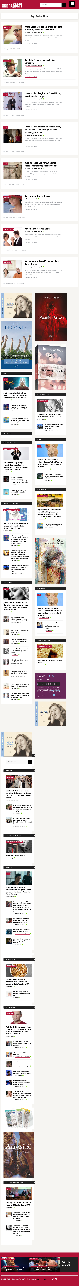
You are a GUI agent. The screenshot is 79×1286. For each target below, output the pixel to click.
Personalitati (8, 229)
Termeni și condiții (42, 1279)
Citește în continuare (31, 43)
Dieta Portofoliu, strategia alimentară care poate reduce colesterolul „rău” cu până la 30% (17, 982)
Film (5, 94)
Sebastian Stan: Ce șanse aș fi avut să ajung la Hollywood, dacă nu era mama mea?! (21, 920)
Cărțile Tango (42, 401)
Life (39, 446)
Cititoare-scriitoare (44, 646)
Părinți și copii (42, 496)
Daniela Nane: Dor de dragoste (38, 196)
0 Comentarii (21, 49)
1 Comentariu (21, 82)
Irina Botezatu (18, 945)
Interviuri (7, 27)
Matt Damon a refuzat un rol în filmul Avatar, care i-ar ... (15, 1269)
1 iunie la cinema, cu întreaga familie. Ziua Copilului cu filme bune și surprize (20, 420)
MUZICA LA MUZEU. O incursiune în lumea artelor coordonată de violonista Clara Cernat (15, 526)
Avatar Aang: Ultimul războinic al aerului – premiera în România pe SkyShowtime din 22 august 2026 (15, 395)
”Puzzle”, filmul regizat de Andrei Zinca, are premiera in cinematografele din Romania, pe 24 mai (43, 129)
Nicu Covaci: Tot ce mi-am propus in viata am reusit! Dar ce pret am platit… (21, 1082)
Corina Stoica (10, 1036)
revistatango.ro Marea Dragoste (34, 32)
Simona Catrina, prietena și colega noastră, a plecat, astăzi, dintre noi (22, 1043)
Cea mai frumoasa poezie (14, 842)
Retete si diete (11, 966)
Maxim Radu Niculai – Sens (15, 856)
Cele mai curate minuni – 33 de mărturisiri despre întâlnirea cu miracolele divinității (20, 695)
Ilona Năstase (10, 896)
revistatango (8, 400)
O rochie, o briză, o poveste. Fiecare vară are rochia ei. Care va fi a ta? (54, 476)
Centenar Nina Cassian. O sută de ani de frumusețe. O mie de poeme (19, 650)
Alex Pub (48, 480)
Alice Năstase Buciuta (31, 199)
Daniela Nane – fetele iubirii (37, 228)
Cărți (5, 589)
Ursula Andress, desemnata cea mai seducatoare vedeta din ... (43, 1269)
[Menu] (72, 4)
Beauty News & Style (10, 449)
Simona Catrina (18, 1075)
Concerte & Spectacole (11, 510)
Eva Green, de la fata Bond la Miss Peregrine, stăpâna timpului (21, 940)
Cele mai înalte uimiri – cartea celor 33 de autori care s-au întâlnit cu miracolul (19, 662)
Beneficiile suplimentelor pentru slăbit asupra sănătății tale (21, 993)
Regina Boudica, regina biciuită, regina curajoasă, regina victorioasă (54, 426)
